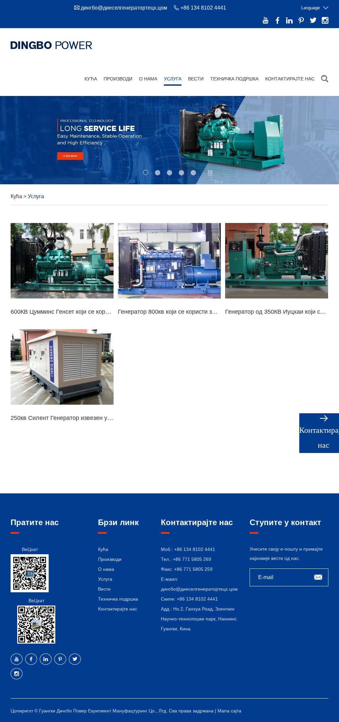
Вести (196, 78)
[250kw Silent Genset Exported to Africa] (62, 367)
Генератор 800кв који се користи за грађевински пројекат (197, 311)
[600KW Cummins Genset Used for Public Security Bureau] (62, 260)
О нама (148, 78)
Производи (118, 78)
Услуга (172, 78)
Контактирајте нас (290, 78)
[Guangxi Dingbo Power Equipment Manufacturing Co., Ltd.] (51, 45)
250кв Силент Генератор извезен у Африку (70, 418)
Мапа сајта (229, 710)
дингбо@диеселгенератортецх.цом (124, 8)
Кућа (90, 78)
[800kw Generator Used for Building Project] (169, 260)
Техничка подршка (234, 78)
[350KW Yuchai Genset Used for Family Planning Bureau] (276, 260)
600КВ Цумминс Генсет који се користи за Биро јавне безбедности (102, 311)
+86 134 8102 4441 (197, 599)
